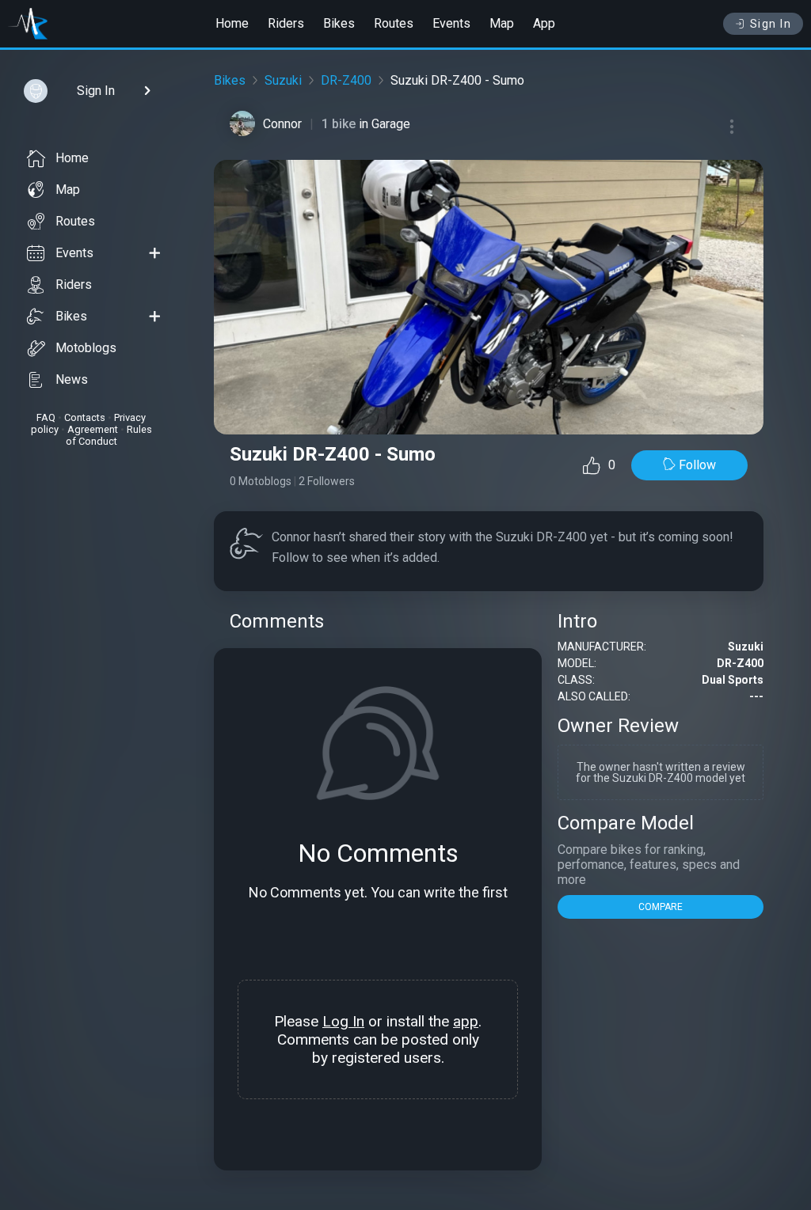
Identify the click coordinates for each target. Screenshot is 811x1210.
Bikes (339, 23)
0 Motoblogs (260, 481)
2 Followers (327, 481)
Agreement (92, 429)
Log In (343, 1021)
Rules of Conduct (109, 435)
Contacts (84, 417)
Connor (282, 123)
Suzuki (283, 80)
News (71, 379)
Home (232, 23)
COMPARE (660, 906)
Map (501, 23)
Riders (286, 23)
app (465, 1021)
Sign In (771, 23)
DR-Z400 (346, 80)
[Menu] (732, 126)
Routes (393, 23)
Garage (390, 123)
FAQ (45, 417)
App (544, 23)
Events (451, 23)
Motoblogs (85, 347)
